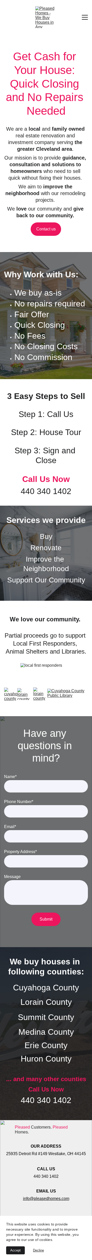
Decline (38, 1250)
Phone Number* (18, 801)
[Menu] (85, 17)
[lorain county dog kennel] (24, 694)
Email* (10, 826)
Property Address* (20, 851)
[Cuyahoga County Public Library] (67, 694)
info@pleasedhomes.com (46, 1198)
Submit (46, 919)
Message (12, 876)
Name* (10, 776)
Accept (15, 1250)
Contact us (46, 229)
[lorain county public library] (39, 693)
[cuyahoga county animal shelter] (10, 694)
